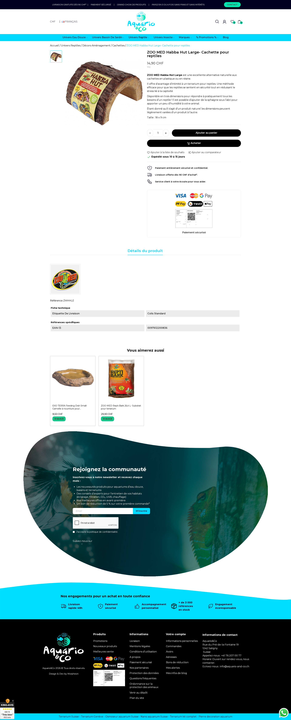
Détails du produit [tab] (145, 251)
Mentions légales (140, 646)
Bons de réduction (177, 662)
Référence (56, 300)
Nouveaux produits (105, 646)
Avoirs (169, 651)
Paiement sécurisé (101, 4)
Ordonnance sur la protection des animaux (144, 685)
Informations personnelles (182, 641)
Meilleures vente (103, 651)
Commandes (173, 646)
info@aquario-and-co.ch (234, 666)
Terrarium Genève (92, 716)
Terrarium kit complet (183, 716)
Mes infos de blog (176, 673)
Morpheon (73, 673)
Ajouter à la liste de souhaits (167, 152)
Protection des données (144, 673)
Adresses (171, 657)
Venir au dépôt (139, 692)
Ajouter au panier (206, 132)
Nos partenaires (139, 667)
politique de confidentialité (103, 531)
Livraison (135, 641)
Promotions (100, 641)
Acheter (196, 143)
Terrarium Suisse (69, 716)
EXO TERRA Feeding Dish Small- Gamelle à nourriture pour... (69, 407)
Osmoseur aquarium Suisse (122, 716)
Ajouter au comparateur (206, 152)
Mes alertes (173, 667)
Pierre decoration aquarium (215, 716)
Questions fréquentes (143, 678)
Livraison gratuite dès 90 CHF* (70, 4)
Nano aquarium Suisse (154, 716)
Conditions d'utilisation (143, 651)
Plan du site (137, 698)
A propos (135, 657)
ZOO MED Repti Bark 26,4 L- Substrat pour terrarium (121, 407)
